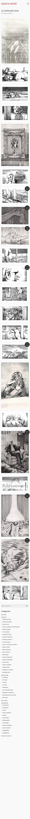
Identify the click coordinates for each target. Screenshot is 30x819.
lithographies (6, 720)
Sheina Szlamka (6, 664)
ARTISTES (3, 617)
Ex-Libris (4, 685)
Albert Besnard (6, 619)
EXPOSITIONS (4, 675)
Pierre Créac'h (6, 652)
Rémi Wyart (5, 654)
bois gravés (5, 707)
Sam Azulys (5, 662)
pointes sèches (6, 728)
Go (27, 606)
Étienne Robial (6, 629)
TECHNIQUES (4, 703)
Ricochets (5, 697)
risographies (5, 730)
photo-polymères (7, 725)
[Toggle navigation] (28, 4)
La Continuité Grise (7, 690)
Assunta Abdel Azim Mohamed (10, 627)
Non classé (4, 700)
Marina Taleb (6, 647)
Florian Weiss (6, 632)
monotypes (5, 722)
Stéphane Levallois (7, 669)
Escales (4, 682)
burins (4, 710)
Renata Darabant (7, 657)
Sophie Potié (5, 667)
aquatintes (5, 705)
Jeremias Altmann (7, 637)
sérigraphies (5, 733)
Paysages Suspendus (8, 692)
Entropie (4, 680)
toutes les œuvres (6, 736)
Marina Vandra (6, 649)
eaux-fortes (5, 717)
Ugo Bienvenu (6, 672)
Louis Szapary (6, 642)
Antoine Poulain (7, 622)
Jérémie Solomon (7, 639)
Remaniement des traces (9, 695)
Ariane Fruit (5, 624)
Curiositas (5, 677)
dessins (4, 715)
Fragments (5, 687)
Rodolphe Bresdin (7, 659)
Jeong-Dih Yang (6, 634)
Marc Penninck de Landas (9, 644)
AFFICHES (3, 614)
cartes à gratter (6, 712)
